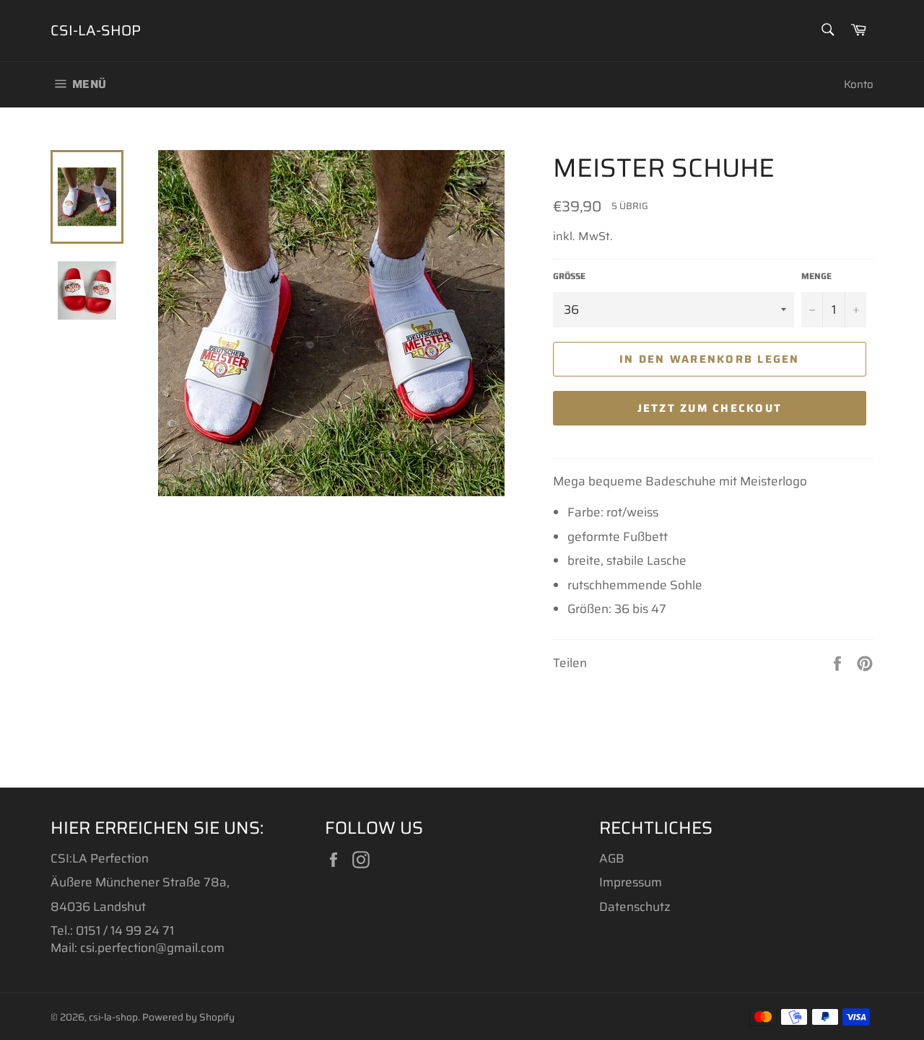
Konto (858, 84)
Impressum (630, 882)
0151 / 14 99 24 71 (125, 930)
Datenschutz (635, 906)
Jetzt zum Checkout (710, 408)
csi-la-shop (96, 31)
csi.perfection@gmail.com (152, 947)
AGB (611, 858)
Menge (816, 276)
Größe (569, 276)
